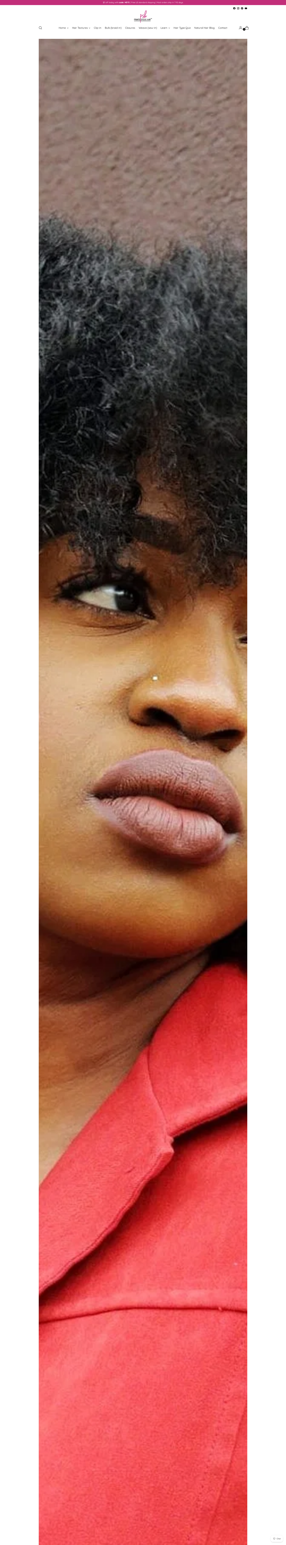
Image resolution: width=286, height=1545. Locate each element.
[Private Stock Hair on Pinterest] (242, 8)
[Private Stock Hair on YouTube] (246, 8)
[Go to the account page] (239, 28)
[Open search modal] (40, 28)
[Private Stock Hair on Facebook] (234, 8)
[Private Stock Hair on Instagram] (238, 8)
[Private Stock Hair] (143, 16)
